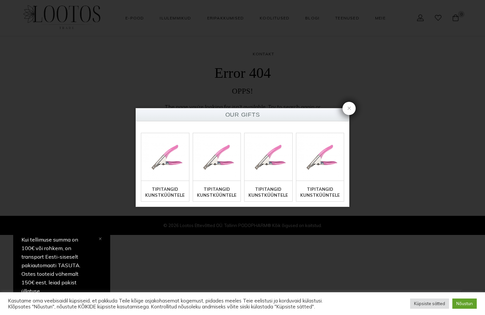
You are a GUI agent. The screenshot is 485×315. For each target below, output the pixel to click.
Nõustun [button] (464, 303)
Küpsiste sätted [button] (429, 303)
